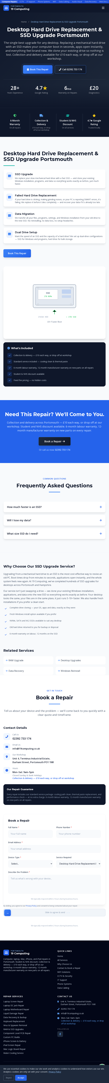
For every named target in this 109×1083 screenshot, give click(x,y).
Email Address (15, 842)
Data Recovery (91, 1)
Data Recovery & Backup (15, 1017)
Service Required (63, 857)
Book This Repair (39, 69)
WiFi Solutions (63, 972)
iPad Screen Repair (12, 1045)
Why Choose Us (64, 964)
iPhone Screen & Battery (14, 1041)
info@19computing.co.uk (26, 748)
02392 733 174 (62, 449)
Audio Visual (77, 1)
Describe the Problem (19, 872)
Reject (9, 1077)
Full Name (13, 827)
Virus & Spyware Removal (15, 1025)
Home (24, 21)
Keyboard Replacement (14, 1021)
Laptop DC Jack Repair (13, 1005)
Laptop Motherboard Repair (16, 1009)
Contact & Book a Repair (68, 968)
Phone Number (64, 827)
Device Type (14, 857)
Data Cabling (64, 1)
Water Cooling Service (13, 1053)
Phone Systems (44, 1)
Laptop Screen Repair (13, 1001)
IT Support (31, 1)
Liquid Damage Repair (13, 1013)
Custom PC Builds (11, 1037)
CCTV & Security (64, 976)
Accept (21, 1077)
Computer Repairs (9, 1)
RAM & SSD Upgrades (13, 1029)
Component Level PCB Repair (17, 1033)
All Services (62, 960)
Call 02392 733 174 (72, 69)
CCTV (22, 1)
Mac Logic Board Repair (14, 1049)
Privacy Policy (31, 906)
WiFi (54, 1)
